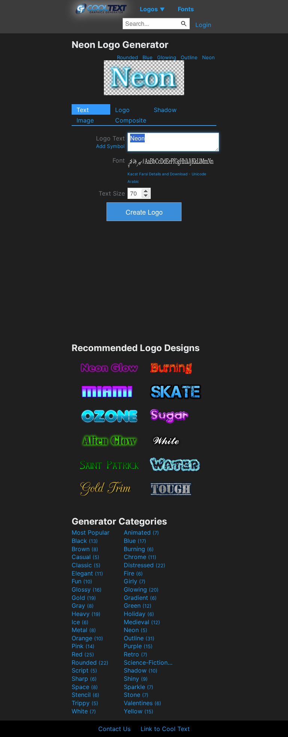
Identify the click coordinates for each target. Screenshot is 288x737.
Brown (85, 549)
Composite (130, 120)
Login (203, 24)
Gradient (140, 597)
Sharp (84, 678)
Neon (208, 57)
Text (82, 110)
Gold (84, 597)
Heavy (86, 613)
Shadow (165, 110)
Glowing (167, 57)
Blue (147, 57)
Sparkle (138, 687)
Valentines (142, 703)
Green (138, 605)
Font (118, 160)
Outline (189, 57)
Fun (82, 581)
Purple (138, 646)
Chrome (140, 557)
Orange (87, 638)
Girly (135, 581)
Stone (136, 694)
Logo (122, 110)
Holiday (139, 613)
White (84, 711)
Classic (86, 565)
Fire (133, 573)
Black (85, 540)
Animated (141, 532)
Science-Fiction (149, 662)
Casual (85, 557)
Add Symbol (110, 146)
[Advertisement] (36, 151)
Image (85, 120)
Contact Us (114, 729)
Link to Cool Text (165, 729)
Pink (83, 646)
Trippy (85, 703)
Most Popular (91, 532)
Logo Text (110, 142)
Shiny (136, 678)
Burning (139, 549)
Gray (83, 605)
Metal (84, 630)
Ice (80, 622)
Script (84, 670)
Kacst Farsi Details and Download (158, 174)
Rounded (128, 57)
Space (85, 687)
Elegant (87, 573)
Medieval (142, 622)
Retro (135, 654)
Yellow (138, 711)
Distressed (144, 565)
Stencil (85, 694)
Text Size (112, 193)
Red (83, 654)
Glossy (87, 589)
